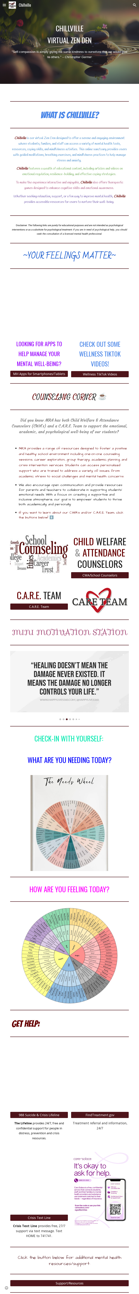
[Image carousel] (69, 685)
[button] (4, 5)
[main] (69, 34)
